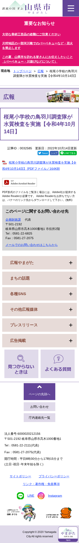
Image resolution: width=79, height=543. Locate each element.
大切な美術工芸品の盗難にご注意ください (31, 34)
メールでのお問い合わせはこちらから (31, 245)
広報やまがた (22, 262)
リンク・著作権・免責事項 (41, 484)
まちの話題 (20, 278)
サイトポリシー (20, 476)
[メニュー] (71, 8)
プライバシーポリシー (54, 476)
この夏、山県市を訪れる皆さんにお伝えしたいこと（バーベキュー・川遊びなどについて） (37, 59)
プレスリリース (24, 325)
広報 (41, 71)
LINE (30, 495)
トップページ (22, 71)
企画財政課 (13, 219)
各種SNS (18, 294)
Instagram (55, 495)
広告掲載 (18, 340)
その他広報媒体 (24, 309)
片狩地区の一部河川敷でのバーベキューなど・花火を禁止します (37, 45)
